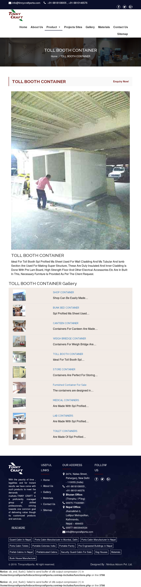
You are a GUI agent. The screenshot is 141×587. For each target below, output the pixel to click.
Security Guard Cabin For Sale (76, 552)
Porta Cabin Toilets (19, 545)
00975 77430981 (75, 502)
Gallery (90, 27)
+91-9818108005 (56, 2)
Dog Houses (101, 552)
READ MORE (18, 527)
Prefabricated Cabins (46, 552)
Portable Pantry (67, 545)
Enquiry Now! (121, 81)
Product (51, 27)
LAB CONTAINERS (63, 416)
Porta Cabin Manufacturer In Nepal (98, 539)
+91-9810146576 (77, 2)
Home (23, 27)
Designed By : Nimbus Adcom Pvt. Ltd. (111, 564)
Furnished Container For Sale (69, 385)
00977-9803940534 (76, 527)
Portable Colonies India (43, 545)
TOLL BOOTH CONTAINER (68, 354)
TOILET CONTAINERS (65, 431)
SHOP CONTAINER (63, 292)
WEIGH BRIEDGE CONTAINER (69, 338)
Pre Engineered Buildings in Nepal (95, 545)
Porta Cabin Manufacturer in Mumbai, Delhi (56, 539)
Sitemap (122, 34)
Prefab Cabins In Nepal (21, 552)
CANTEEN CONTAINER (65, 323)
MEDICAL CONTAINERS (66, 400)
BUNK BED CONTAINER (66, 308)
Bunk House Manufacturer (23, 558)
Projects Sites (73, 27)
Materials (104, 27)
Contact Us (120, 27)
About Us (37, 27)
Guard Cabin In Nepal (20, 539)
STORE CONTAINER (64, 369)
